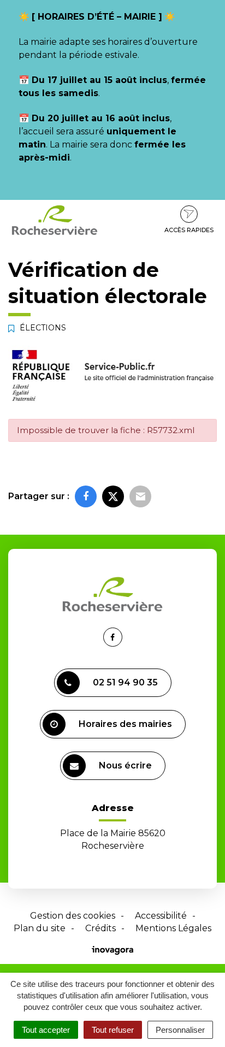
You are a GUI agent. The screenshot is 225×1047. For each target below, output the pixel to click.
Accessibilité (161, 915)
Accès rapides (189, 230)
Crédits (100, 928)
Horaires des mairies (125, 724)
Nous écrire (125, 765)
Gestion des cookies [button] (72, 915)
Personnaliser (180, 1029)
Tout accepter (46, 1029)
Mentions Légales (173, 928)
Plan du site (40, 928)
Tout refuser (113, 1029)
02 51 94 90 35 (125, 682)
